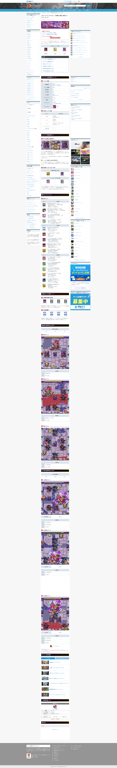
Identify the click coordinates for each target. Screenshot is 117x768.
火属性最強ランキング (30, 83)
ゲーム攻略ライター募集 (77, 745)
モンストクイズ (29, 173)
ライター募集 (56, 760)
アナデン (75, 184)
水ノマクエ (28, 63)
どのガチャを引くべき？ (30, 202)
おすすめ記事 (48, 658)
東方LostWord (76, 211)
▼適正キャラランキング (46, 63)
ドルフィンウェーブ (77, 172)
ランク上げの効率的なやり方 (31, 179)
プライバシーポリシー (76, 747)
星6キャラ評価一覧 (30, 150)
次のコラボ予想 (73, 10)
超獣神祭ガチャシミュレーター (77, 33)
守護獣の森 (28, 49)
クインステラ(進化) (50, 262)
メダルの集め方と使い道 (57, 103)
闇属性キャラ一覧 (29, 161)
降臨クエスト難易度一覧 (57, 85)
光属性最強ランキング (30, 88)
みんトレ (75, 181)
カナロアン (64, 51)
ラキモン (79, 10)
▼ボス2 (55, 476)
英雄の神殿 (28, 56)
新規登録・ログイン (74, 81)
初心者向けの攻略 (29, 177)
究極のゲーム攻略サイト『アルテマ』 (60, 745)
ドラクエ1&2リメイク (77, 232)
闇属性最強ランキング (30, 90)
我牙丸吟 (28, 130)
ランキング (88, 88)
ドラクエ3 (75, 250)
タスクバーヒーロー (77, 229)
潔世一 (28, 117)
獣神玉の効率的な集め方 (30, 184)
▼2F (55, 331)
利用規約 (55, 752)
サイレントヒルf (76, 247)
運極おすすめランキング (30, 94)
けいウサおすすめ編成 (74, 97)
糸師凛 (28, 119)
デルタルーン (76, 253)
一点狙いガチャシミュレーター (32, 204)
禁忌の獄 (28, 38)
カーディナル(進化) (50, 238)
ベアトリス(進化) (50, 214)
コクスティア (46, 51)
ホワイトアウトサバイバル (78, 202)
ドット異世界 (76, 199)
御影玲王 (28, 126)
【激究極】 (46, 53)
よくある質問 (29, 195)
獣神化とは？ (29, 188)
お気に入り (65, 716)
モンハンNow (76, 193)
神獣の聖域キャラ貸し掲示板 (31, 220)
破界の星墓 (28, 34)
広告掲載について (57, 753)
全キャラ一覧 (29, 148)
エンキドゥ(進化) (50, 273)
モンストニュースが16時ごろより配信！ (49, 32)
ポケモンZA (76, 238)
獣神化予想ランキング (30, 92)
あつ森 (75, 244)
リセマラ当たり (58, 10)
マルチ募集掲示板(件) (30, 218)
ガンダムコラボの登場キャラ (75, 93)
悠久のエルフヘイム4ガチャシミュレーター (79, 52)
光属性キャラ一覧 (29, 159)
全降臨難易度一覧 (29, 74)
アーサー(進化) (49, 257)
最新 (85, 88)
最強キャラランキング (30, 79)
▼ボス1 (46, 476)
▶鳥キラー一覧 (55, 95)
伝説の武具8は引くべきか (75, 95)
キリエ (28, 106)
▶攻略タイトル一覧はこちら (80, 218)
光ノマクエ (28, 67)
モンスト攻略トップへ (56, 646)
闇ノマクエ (28, 69)
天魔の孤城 (28, 36)
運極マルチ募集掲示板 (74, 112)
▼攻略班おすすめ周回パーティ (48, 66)
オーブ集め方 (86, 10)
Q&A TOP (72, 79)
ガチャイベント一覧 (30, 200)
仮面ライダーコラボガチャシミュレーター (79, 38)
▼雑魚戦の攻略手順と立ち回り (48, 68)
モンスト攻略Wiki (35, 5)
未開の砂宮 (28, 43)
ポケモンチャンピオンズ (78, 226)
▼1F (46, 331)
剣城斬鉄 (28, 139)
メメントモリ (76, 214)
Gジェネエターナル (77, 178)
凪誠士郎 (28, 121)
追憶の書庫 (28, 54)
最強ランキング (51, 10)
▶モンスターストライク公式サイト (46, 652)
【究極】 (55, 53)
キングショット (76, 190)
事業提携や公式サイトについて (59, 750)
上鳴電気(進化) (49, 284)
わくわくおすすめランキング (31, 97)
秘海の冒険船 (29, 47)
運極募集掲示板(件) (30, 222)
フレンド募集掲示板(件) (30, 225)
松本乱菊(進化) (49, 203)
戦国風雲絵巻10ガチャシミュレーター (78, 45)
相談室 (28, 193)
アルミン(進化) (49, 249)
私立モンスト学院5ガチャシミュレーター (79, 40)
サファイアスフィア (77, 169)
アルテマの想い (56, 747)
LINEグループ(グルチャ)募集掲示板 (76, 109)
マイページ (72, 83)
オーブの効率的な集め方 (30, 186)
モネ (27, 110)
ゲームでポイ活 (67, 1)
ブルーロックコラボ (30, 211)
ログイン (88, 1)
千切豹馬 (28, 123)
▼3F (64, 331)
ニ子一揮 (28, 143)
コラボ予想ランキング (30, 99)
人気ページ (62, 658)
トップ (30, 10)
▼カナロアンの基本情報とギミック (49, 59)
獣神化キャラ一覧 (29, 24)
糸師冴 (28, 132)
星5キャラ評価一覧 (30, 152)
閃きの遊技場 (29, 58)
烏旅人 (28, 137)
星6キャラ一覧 (65, 10)
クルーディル (55, 51)
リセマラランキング (30, 81)
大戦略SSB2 (76, 256)
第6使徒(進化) (49, 227)
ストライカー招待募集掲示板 (75, 115)
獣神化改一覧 (29, 22)
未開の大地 (28, 45)
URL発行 (55, 716)
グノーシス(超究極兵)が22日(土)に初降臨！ (50, 34)
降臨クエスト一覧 (29, 72)
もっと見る (80, 56)
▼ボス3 (64, 476)
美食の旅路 (28, 52)
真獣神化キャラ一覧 (30, 20)
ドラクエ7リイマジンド (77, 235)
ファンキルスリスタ (77, 175)
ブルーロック (37, 10)
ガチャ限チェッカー (30, 170)
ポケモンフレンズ (77, 196)
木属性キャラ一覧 (29, 157)
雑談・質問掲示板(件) (30, 216)
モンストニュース (44, 10)
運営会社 (55, 758)
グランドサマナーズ (77, 208)
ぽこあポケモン (76, 223)
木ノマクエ (28, 65)
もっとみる (80, 99)
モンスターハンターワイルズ (78, 241)
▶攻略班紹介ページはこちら (55, 713)
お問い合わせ (56, 755)
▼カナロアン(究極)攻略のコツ (48, 61)
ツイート (46, 716)
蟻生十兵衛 (28, 141)
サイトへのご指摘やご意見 (31, 227)
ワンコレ (75, 205)
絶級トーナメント (29, 40)
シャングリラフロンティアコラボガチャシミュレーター (81, 43)
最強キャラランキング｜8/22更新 (78, 54)
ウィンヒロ (75, 187)
